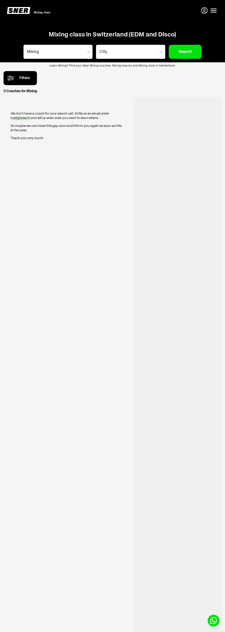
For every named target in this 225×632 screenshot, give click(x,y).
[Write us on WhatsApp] (213, 620)
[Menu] (213, 10)
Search (185, 52)
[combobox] (57, 52)
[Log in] (204, 10)
